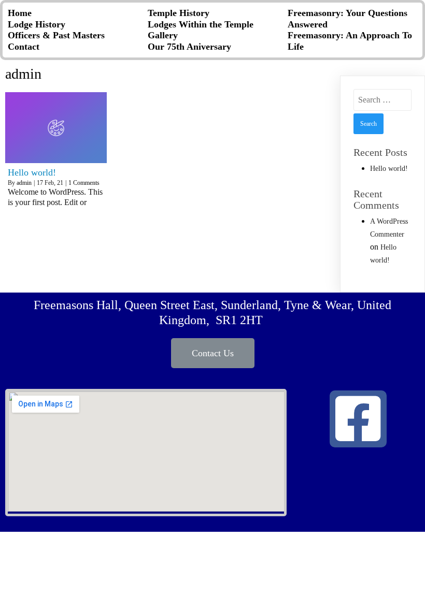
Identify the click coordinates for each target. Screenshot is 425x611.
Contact (23, 46)
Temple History (178, 13)
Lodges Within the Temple (200, 24)
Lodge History (36, 24)
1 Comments (84, 182)
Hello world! (389, 168)
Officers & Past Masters (56, 35)
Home (20, 13)
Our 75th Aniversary (189, 46)
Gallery (163, 35)
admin (24, 182)
